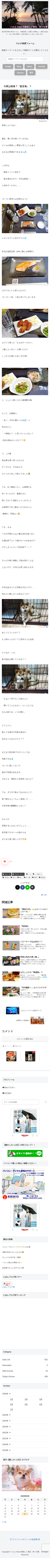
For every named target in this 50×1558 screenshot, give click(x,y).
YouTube (41, 66)
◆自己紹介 (7, 1093)
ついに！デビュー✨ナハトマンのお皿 (16, 1247)
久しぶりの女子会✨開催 (11, 1257)
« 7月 (4, 1522)
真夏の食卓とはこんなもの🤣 (13, 1252)
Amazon (20, 73)
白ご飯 (28, 877)
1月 (11, 1399)
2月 (26, 1399)
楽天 (31, 73)
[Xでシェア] (17, 887)
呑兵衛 (7, 877)
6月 (40, 1404)
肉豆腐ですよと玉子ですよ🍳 (13, 1268)
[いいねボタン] (5, 861)
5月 (26, 1404)
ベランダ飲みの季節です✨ (12, 1262)
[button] (32, 887)
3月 (40, 1399)
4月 (11, 1404)
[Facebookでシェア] (22, 887)
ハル (29, 874)
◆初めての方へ (8, 1087)
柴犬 (14, 877)
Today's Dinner (19, 874)
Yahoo (29, 66)
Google (8, 66)
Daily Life (7, 874)
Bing (19, 66)
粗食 (35, 877)
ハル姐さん (38, 874)
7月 (11, 1409)
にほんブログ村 (8, 1287)
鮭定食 (43, 877)
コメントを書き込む (25, 1039)
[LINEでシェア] (27, 887)
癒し (20, 877)
